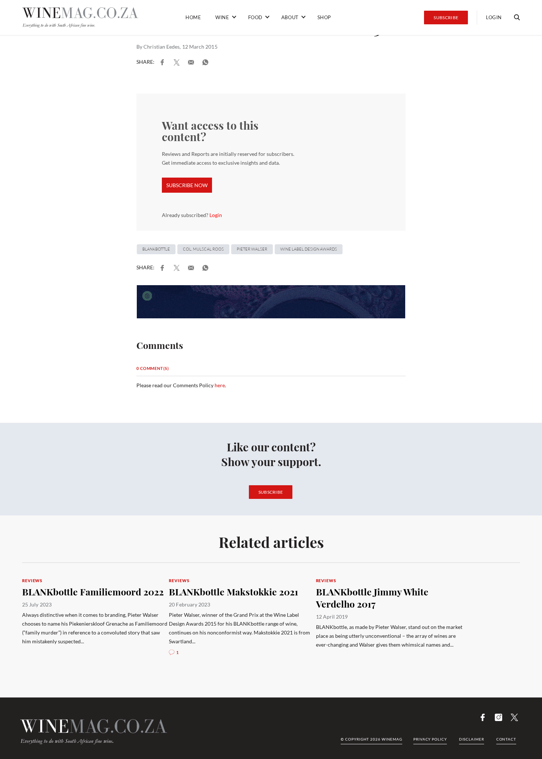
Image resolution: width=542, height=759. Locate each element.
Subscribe (446, 17)
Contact (506, 739)
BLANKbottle (156, 249)
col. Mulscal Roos (203, 249)
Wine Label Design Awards (308, 249)
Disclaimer (471, 739)
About (290, 17)
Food (255, 17)
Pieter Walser (252, 249)
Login (494, 17)
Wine (222, 17)
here (220, 385)
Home (193, 17)
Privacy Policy (430, 739)
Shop (324, 17)
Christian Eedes (161, 46)
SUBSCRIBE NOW (187, 185)
